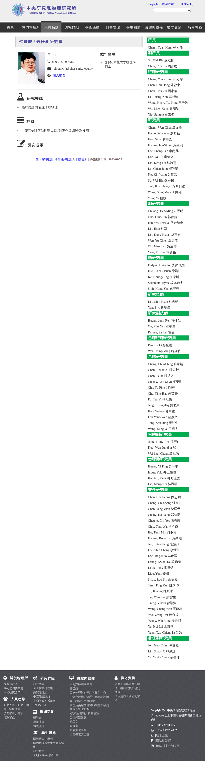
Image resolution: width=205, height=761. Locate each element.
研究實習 (38, 751)
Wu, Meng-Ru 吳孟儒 (162, 246)
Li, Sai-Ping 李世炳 (161, 567)
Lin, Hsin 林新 (157, 228)
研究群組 (71, 27)
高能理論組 (40, 692)
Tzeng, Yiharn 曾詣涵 (162, 603)
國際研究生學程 (43, 739)
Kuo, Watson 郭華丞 (161, 411)
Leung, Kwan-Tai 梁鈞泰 (164, 562)
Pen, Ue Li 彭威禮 (160, 345)
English (153, 4)
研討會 (37, 717)
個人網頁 (59, 75)
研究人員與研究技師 (127, 684)
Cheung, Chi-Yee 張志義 (164, 520)
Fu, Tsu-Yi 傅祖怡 (160, 399)
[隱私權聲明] (163, 740)
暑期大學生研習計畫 (45, 755)
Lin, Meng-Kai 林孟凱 (162, 484)
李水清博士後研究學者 (127, 698)
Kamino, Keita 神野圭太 (164, 478)
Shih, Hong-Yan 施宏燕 (163, 288)
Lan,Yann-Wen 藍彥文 (163, 417)
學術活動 (92, 27)
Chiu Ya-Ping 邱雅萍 (161, 387)
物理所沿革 (11, 684)
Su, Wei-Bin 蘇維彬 (161, 60)
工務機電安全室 (79, 734)
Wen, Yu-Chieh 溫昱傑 (163, 240)
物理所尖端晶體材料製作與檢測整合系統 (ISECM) (89, 707)
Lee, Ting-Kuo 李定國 (162, 556)
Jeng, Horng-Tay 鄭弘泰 (164, 405)
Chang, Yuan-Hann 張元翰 (165, 47)
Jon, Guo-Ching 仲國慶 (163, 645)
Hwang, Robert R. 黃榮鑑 (165, 538)
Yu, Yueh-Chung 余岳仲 (164, 657)
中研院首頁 (185, 4)
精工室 (74, 721)
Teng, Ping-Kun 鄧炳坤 (163, 585)
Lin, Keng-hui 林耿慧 (162, 163)
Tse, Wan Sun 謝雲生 (162, 597)
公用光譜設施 (78, 717)
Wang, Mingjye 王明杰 (163, 429)
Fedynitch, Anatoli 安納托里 (166, 265)
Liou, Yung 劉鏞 (158, 573)
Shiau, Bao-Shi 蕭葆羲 (163, 579)
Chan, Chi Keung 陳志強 (164, 497)
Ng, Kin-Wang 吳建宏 (162, 174)
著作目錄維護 (63, 159)
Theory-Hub (39, 705)
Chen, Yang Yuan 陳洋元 (164, 509)
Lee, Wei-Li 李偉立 (161, 156)
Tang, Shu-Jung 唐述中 (163, 423)
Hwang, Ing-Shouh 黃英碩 (165, 145)
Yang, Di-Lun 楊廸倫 (162, 252)
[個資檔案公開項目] (168, 746)
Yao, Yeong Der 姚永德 (163, 615)
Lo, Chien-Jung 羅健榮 (163, 168)
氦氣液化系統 (78, 730)
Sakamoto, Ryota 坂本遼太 (165, 282)
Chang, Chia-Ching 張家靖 (165, 364)
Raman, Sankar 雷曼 (161, 332)
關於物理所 (31, 27)
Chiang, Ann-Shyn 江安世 (165, 381)
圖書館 (74, 688)
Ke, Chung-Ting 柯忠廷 (163, 277)
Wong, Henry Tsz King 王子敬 (168, 102)
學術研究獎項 (12, 692)
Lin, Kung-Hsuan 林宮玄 (164, 234)
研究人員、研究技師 (16, 705)
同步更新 (81, 159)
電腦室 (74, 726)
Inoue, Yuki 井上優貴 (162, 472)
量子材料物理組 (43, 688)
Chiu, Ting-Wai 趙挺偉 (163, 526)
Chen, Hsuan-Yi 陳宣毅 (163, 370)
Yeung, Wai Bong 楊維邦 (164, 620)
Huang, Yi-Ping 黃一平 (163, 466)
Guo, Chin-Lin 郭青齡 (162, 217)
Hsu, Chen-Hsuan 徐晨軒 (164, 271)
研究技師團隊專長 (81, 684)
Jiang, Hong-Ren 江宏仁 (164, 441)
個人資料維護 (44, 159)
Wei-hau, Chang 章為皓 (163, 453)
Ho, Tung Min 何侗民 (162, 532)
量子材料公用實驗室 (82, 701)
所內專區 (195, 27)
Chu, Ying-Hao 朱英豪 (163, 393)
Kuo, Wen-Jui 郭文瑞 (162, 447)
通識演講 (38, 726)
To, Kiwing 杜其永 (160, 591)
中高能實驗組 (41, 696)
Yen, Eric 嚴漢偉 (159, 307)
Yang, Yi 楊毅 (157, 198)
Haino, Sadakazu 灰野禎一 (165, 133)
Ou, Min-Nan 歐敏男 (162, 326)
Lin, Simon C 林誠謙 (162, 651)
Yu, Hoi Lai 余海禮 (160, 626)
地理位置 (168, 4)
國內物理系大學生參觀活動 (48, 745)
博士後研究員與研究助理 (127, 690)
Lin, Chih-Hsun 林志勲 (163, 301)
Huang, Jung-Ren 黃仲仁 (164, 320)
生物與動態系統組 (44, 701)
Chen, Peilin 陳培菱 (161, 376)
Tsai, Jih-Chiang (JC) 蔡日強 (166, 186)
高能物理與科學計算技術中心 (88, 692)
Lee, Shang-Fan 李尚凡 (163, 151)
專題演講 (38, 722)
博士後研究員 (12, 709)
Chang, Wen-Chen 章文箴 (165, 127)
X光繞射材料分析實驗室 (84, 713)
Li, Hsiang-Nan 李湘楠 (163, 97)
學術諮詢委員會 (13, 688)
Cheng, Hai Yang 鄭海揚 (164, 514)
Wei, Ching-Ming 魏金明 (164, 351)
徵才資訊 (174, 27)
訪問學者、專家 (13, 713)
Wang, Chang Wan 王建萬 (165, 609)
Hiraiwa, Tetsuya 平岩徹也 (165, 223)
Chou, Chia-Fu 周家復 (162, 66)
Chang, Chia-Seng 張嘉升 (165, 503)
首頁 (10, 27)
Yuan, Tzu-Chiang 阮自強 (165, 632)
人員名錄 (51, 27)
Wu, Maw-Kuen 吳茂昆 (163, 108)
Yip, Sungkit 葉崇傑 (161, 114)
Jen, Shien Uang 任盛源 (163, 544)
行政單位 (9, 717)
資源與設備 (154, 27)
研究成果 (38, 684)
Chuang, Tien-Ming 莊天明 (165, 211)
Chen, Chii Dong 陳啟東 (164, 85)
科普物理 (113, 27)
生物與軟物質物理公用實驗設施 (89, 697)
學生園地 (133, 27)
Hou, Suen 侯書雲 (160, 139)
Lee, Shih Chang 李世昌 (164, 550)
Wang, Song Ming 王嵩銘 (165, 192)
